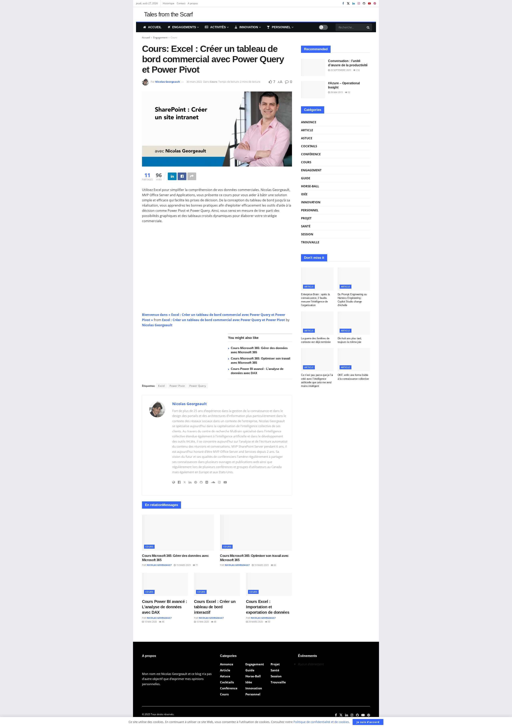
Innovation (248, 27)
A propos (193, 3)
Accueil (154, 27)
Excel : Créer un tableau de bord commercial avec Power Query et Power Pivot (224, 320)
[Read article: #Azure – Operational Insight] (313, 89)
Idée (304, 194)
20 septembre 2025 (340, 69)
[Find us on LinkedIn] (353, 3)
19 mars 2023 (183, 564)
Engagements (184, 27)
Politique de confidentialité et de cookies (321, 722)
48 (214, 621)
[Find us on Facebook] (343, 3)
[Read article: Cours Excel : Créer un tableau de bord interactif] (217, 584)
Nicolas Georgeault (167, 81)
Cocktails (309, 146)
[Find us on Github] (364, 3)
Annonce (308, 122)
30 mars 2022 (194, 81)
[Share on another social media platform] (191, 176)
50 (268, 621)
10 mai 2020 (150, 621)
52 (348, 92)
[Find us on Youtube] (369, 3)
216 (357, 69)
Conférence (311, 154)
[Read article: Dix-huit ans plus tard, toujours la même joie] (354, 323)
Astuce (306, 138)
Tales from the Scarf (168, 14)
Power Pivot (177, 386)
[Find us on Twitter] (348, 3)
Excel (161, 386)
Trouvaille (310, 242)
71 (196, 564)
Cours (174, 37)
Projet (306, 218)
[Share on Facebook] (182, 176)
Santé (305, 226)
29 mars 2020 (255, 621)
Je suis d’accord (368, 722)
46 (162, 621)
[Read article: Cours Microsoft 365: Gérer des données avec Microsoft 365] (178, 533)
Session (307, 234)
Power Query (197, 386)
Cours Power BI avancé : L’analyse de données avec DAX (164, 607)
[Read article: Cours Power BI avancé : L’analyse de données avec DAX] (165, 584)
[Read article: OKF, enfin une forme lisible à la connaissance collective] (354, 359)
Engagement (160, 37)
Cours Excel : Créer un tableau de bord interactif (214, 607)
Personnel (281, 27)
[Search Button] (368, 27)
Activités (218, 27)
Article (307, 130)
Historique (168, 3)
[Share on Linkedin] (172, 176)
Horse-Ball (310, 186)
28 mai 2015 (336, 92)
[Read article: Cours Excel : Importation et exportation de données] (269, 584)
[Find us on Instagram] (359, 3)
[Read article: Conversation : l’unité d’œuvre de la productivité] (313, 67)
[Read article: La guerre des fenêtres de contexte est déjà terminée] (317, 323)
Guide (305, 178)
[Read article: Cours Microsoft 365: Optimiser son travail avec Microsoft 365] (256, 533)
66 (274, 564)
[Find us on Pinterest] (375, 3)
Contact (181, 3)
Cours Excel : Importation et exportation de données (267, 607)
